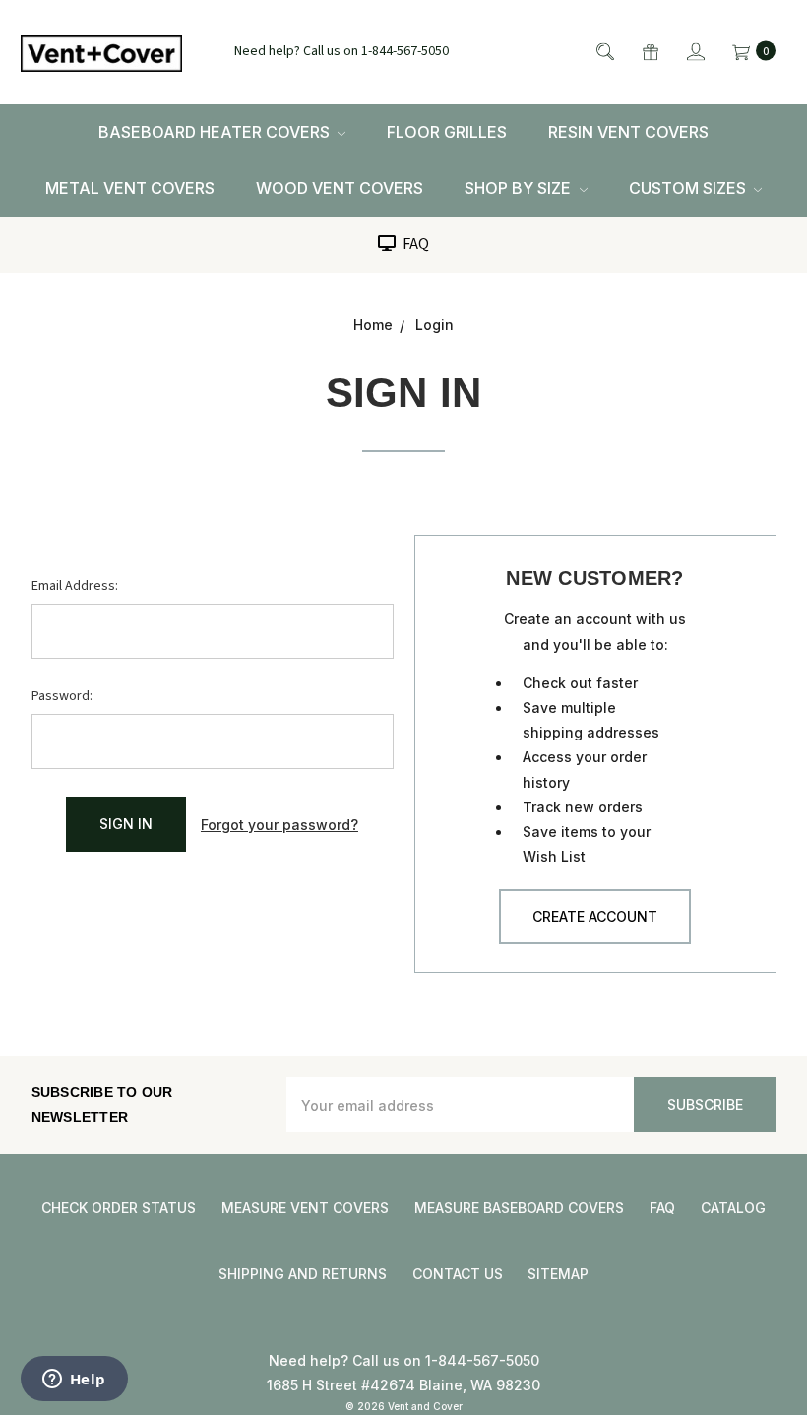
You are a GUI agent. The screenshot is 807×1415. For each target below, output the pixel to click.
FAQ (414, 244)
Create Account (594, 916)
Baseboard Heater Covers (216, 132)
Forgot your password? (279, 824)
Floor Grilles (447, 132)
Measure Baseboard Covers (519, 1207)
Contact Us (457, 1273)
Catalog (733, 1207)
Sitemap (558, 1273)
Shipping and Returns (302, 1273)
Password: (62, 696)
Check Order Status (118, 1207)
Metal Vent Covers (130, 188)
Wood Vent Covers (339, 188)
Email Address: (74, 586)
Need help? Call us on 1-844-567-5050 (341, 52)
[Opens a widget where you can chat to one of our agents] (74, 1380)
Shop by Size (520, 188)
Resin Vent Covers (628, 132)
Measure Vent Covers (305, 1207)
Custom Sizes (689, 188)
